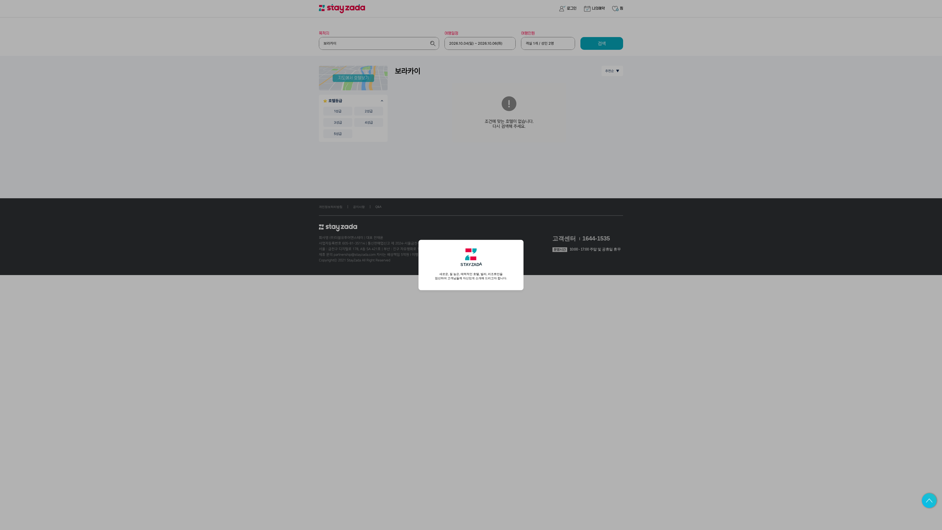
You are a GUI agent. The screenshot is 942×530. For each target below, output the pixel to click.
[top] (929, 500)
